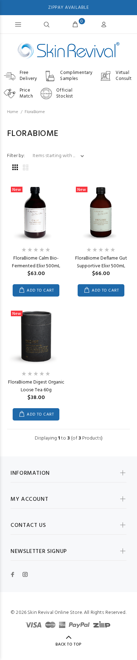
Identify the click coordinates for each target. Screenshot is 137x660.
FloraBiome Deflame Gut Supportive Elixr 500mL (101, 262)
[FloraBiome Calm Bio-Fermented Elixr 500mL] (36, 212)
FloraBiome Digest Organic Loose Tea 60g (36, 386)
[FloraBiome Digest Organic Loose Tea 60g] (36, 336)
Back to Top (68, 644)
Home (12, 112)
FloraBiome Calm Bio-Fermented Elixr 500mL (36, 262)
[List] (25, 168)
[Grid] (15, 168)
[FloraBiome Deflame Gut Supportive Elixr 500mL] (101, 212)
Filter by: (16, 156)
